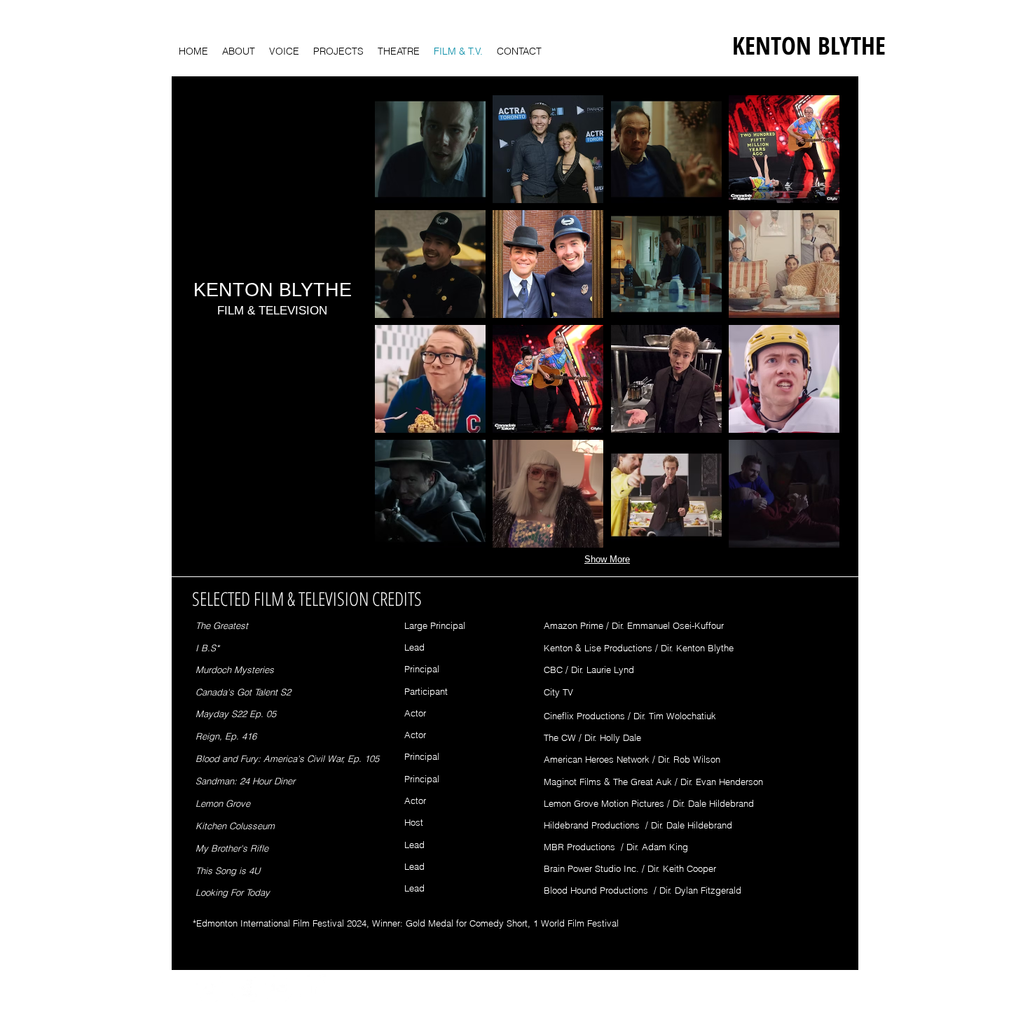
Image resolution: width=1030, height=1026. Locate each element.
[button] (430, 149)
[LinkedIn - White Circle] (312, 987)
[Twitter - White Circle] (209, 987)
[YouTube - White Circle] (277, 987)
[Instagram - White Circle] (243, 987)
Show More (607, 559)
